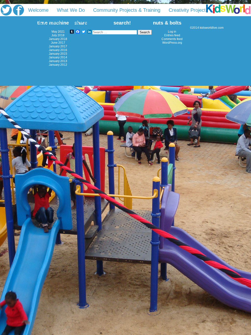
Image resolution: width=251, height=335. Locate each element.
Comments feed (172, 38)
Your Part (79, 22)
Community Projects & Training (126, 10)
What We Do (71, 10)
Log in (172, 31)
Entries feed (172, 35)
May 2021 (58, 31)
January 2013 (58, 61)
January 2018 (58, 38)
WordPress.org (172, 42)
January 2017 (58, 46)
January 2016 (58, 50)
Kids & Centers (44, 22)
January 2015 (58, 53)
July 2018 (57, 35)
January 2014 (58, 57)
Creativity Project (187, 10)
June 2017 (58, 42)
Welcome (38, 10)
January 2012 (58, 64)
